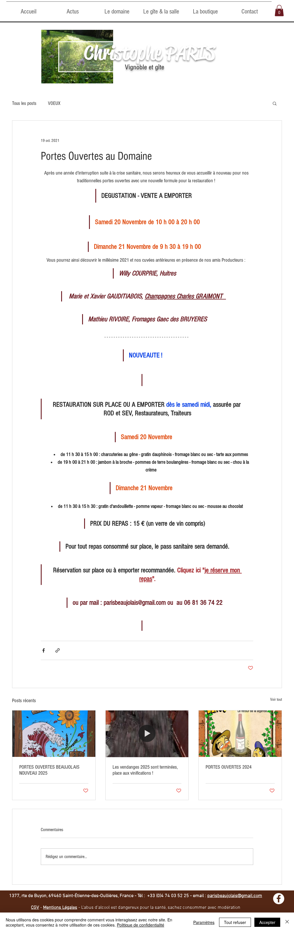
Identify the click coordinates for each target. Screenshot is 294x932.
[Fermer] (287, 922)
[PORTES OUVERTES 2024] (240, 733)
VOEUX (54, 103)
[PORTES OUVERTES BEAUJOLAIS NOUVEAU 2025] (53, 733)
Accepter (267, 922)
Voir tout (276, 699)
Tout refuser (235, 922)
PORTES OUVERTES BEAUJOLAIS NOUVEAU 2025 (49, 770)
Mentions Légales (60, 908)
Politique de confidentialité (140, 925)
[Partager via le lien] (57, 650)
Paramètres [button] (203, 922)
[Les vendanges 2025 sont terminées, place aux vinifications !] (147, 733)
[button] (279, 10)
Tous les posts (24, 103)
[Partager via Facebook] (43, 650)
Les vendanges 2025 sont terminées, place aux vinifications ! (145, 770)
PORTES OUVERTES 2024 (229, 767)
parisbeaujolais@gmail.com (234, 896)
